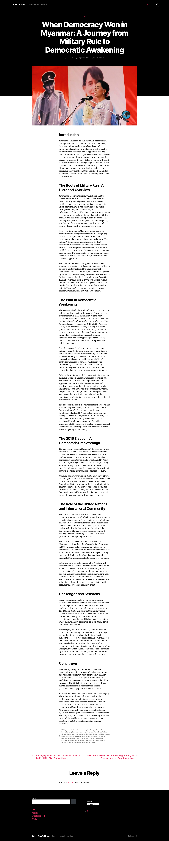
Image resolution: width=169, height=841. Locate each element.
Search (34, 798)
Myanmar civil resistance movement (93, 736)
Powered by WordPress (65, 836)
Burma (63, 732)
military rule (96, 734)
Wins (93, 742)
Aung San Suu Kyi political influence (94, 730)
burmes (68, 732)
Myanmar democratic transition (71, 738)
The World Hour (18, 4)
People (35, 813)
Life (84, 16)
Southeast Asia (66, 742)
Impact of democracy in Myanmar (80, 734)
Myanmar (78, 736)
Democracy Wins (92, 732)
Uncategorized (38, 816)
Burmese (75, 732)
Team (71, 58)
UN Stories (77, 742)
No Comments (99, 58)
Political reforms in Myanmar (96, 740)
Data (147, 4)
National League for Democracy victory (74, 740)
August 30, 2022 (83, 58)
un (72, 742)
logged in (71, 782)
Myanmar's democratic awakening (93, 738)
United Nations (86, 742)
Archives (89, 801)
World (34, 819)
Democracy (82, 732)
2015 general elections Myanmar (72, 730)
